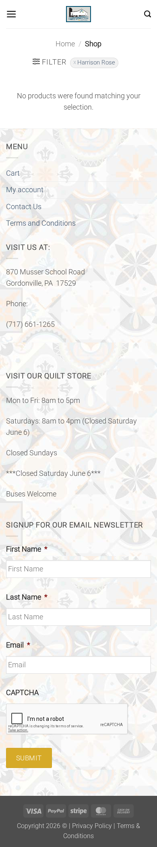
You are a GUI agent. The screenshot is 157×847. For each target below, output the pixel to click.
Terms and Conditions (41, 223)
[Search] (147, 14)
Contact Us (23, 207)
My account (24, 190)
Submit (29, 758)
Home (65, 44)
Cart (13, 173)
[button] (11, 14)
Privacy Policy (92, 826)
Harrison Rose (96, 62)
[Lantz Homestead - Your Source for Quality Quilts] (78, 14)
